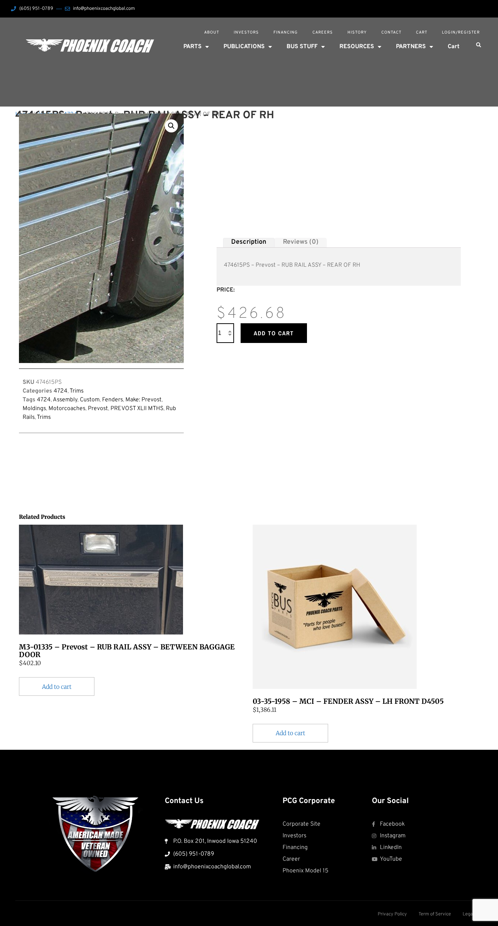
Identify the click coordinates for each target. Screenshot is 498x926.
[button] (478, 45)
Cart (421, 32)
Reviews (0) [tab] (301, 242)
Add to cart (274, 333)
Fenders (112, 400)
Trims (76, 391)
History (357, 32)
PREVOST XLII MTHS (136, 408)
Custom (90, 400)
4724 (60, 391)
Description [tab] (248, 242)
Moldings (34, 408)
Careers (322, 32)
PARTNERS (411, 46)
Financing (285, 32)
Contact (391, 32)
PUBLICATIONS (244, 46)
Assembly (65, 400)
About (211, 32)
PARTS (192, 46)
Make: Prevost (143, 400)
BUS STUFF (302, 46)
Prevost (98, 408)
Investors (246, 32)
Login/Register (461, 32)
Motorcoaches (66, 408)
